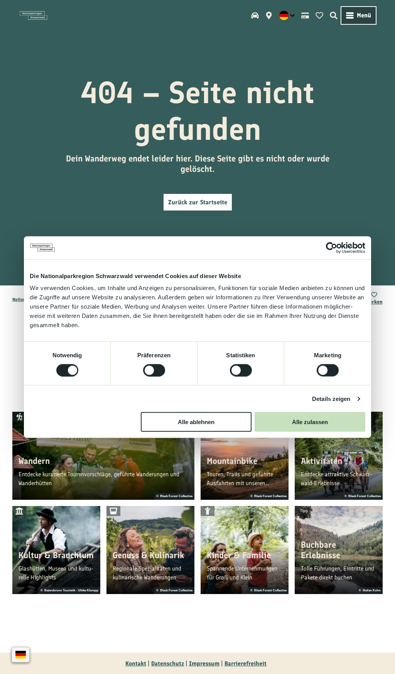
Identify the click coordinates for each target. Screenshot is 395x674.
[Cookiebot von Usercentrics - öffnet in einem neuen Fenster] (331, 247)
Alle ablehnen (196, 422)
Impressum (204, 663)
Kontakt (135, 663)
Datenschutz (167, 663)
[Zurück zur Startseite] (34, 15)
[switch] (154, 370)
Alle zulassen (310, 422)
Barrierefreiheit (246, 663)
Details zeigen (331, 398)
